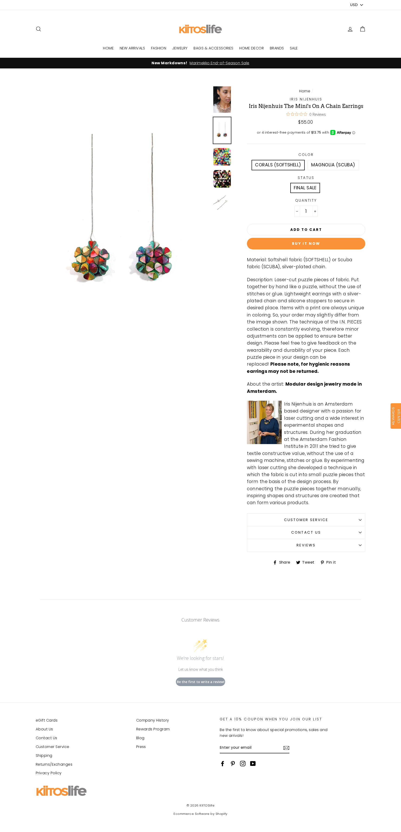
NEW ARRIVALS (132, 48)
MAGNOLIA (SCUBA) (333, 165)
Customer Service (306, 519)
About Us (44, 729)
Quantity (306, 200)
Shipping (44, 755)
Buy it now (306, 243)
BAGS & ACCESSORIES (213, 48)
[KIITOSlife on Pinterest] (233, 763)
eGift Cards (47, 720)
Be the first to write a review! (200, 682)
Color (306, 154)
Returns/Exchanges (54, 764)
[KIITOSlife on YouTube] (253, 763)
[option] (200, 63)
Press (141, 746)
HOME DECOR (251, 48)
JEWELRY (180, 48)
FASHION (158, 48)
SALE (294, 48)
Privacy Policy (49, 773)
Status (306, 177)
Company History (152, 720)
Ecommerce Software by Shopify (200, 814)
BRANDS (277, 48)
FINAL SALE (305, 188)
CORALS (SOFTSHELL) (278, 165)
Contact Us (306, 532)
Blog (140, 738)
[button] (362, 29)
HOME (108, 48)
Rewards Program (153, 729)
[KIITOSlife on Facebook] (222, 763)
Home (304, 91)
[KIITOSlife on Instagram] (243, 763)
